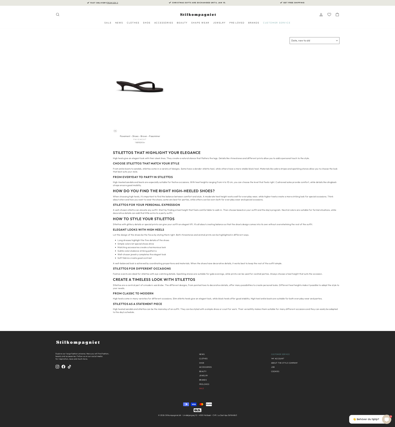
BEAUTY (182, 22)
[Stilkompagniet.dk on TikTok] (69, 366)
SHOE (146, 22)
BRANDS (253, 22)
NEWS (119, 22)
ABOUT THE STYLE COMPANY (284, 363)
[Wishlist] (329, 14)
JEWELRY (219, 22)
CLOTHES (133, 22)
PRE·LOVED (237, 22)
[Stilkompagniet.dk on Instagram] (57, 366)
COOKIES (275, 371)
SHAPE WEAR (200, 22)
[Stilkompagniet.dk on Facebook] (63, 366)
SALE (107, 22)
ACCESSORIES (163, 22)
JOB (273, 367)
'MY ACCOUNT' (278, 358)
